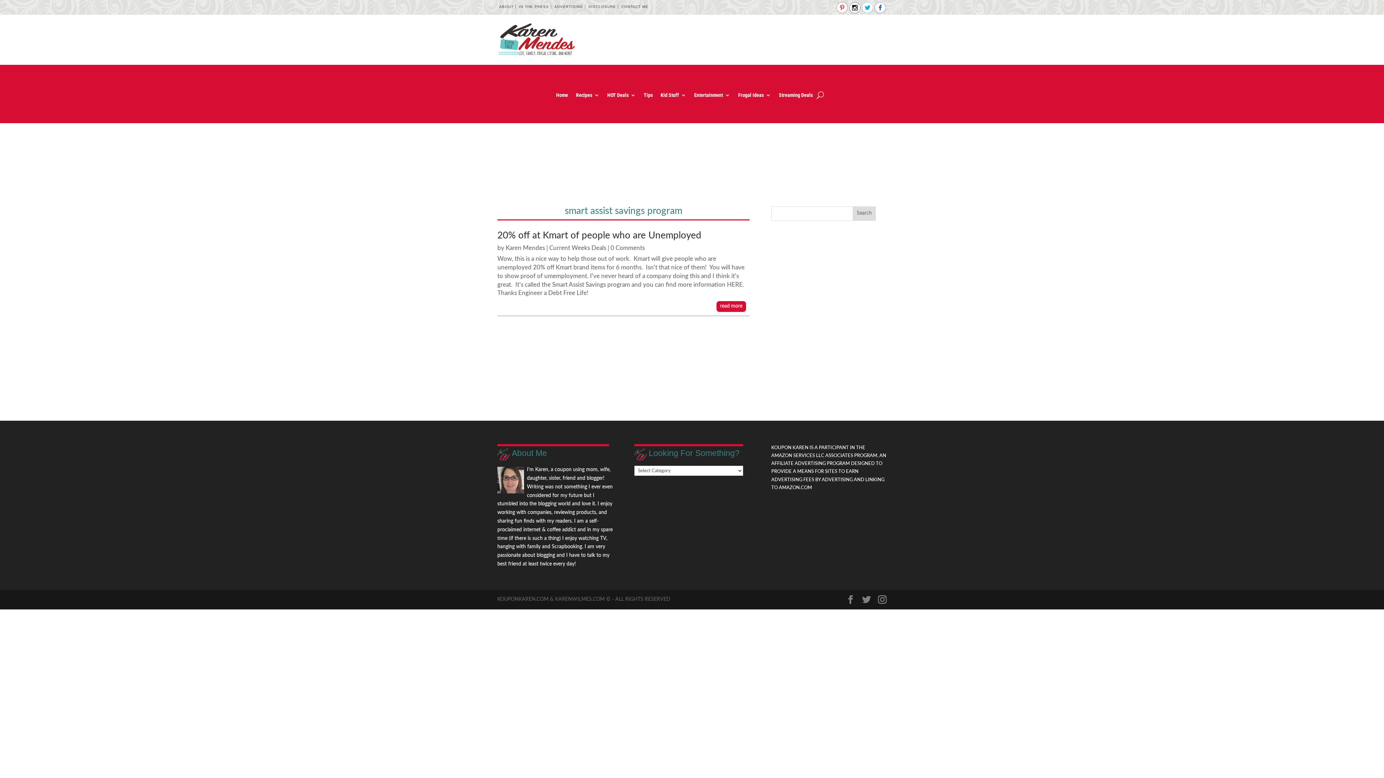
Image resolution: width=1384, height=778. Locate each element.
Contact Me (634, 7)
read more (731, 306)
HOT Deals (618, 95)
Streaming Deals (796, 95)
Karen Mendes (525, 248)
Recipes (584, 95)
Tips (648, 95)
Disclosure (602, 7)
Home (562, 95)
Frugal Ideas (751, 95)
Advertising (568, 7)
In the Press (534, 7)
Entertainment (708, 95)
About (506, 7)
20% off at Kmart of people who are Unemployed (599, 235)
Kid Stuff (670, 95)
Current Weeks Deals (577, 248)
